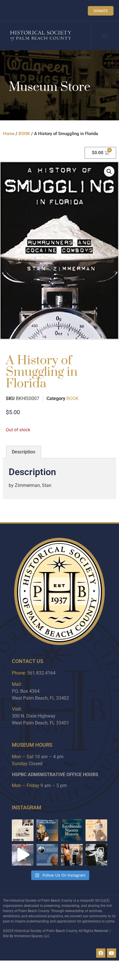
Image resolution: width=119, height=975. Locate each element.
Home (8, 133)
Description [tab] (23, 452)
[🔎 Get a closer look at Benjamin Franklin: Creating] (47, 855)
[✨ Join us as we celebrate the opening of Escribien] (72, 830)
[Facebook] (100, 953)
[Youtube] (111, 953)
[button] (104, 36)
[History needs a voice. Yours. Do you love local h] (47, 830)
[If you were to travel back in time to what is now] (23, 830)
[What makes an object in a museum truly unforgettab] (23, 855)
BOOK (24, 133)
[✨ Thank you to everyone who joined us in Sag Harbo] (72, 855)
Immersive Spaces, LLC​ (32, 936)
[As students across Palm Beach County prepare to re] (96, 855)
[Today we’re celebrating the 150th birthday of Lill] (96, 830)
